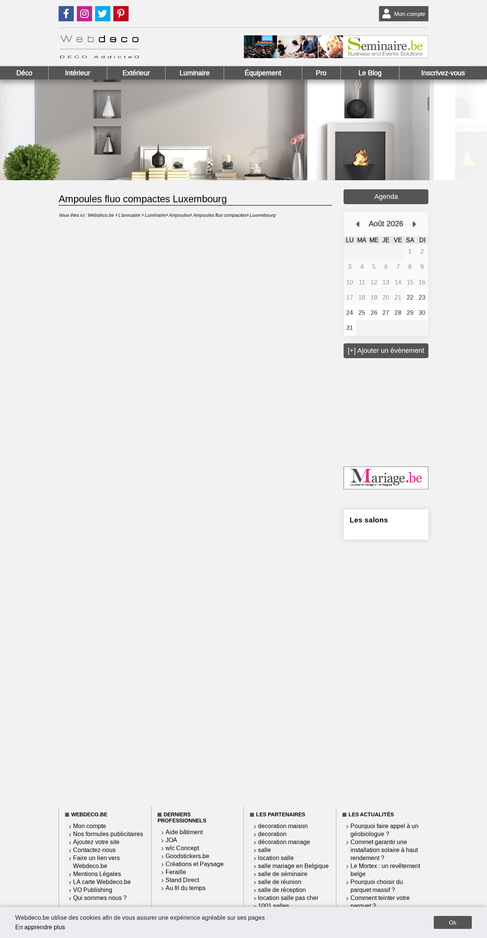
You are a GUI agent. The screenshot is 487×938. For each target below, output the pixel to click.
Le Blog (370, 73)
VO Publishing (92, 890)
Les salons (369, 520)
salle (264, 850)
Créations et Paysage (195, 864)
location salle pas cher (288, 898)
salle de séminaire (282, 874)
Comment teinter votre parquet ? (380, 902)
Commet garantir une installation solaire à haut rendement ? (384, 850)
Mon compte (409, 14)
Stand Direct (182, 880)
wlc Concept (182, 848)
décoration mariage (284, 842)
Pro (321, 73)
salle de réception (282, 890)
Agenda (386, 196)
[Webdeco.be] (99, 56)
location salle (276, 858)
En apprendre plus (40, 927)
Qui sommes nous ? (100, 898)
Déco (24, 73)
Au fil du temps (185, 888)
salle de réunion (279, 882)
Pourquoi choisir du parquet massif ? (376, 886)
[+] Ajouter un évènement (386, 350)
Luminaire (195, 73)
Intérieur (77, 73)
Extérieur (136, 73)
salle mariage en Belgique (293, 866)
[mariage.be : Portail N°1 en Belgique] (386, 487)
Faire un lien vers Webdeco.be (96, 862)
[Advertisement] (401, 411)
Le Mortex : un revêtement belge (385, 870)
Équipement (263, 73)
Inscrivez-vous (443, 73)
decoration (272, 834)
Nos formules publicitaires (108, 834)
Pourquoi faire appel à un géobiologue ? (384, 830)
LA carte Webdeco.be (102, 882)
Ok (453, 922)
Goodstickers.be (187, 856)
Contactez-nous (94, 850)
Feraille (176, 872)
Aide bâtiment (184, 832)
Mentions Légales (97, 874)
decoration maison (283, 826)
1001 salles (273, 906)
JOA (171, 840)
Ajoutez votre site (96, 842)
